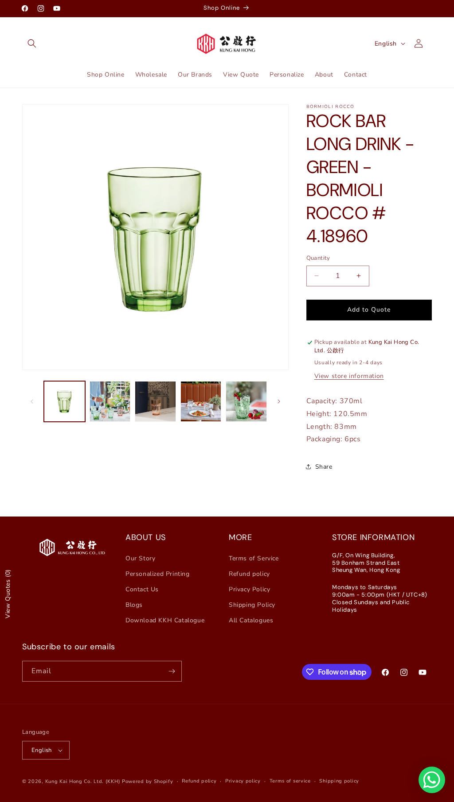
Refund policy (249, 574)
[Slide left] (32, 401)
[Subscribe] (171, 671)
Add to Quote (369, 309)
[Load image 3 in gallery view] (155, 401)
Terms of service (290, 781)
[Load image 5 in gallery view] (246, 401)
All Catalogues (251, 620)
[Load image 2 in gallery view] (110, 401)
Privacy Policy (249, 589)
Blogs (134, 605)
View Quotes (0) (8, 593)
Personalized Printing (157, 574)
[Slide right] (279, 401)
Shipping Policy (252, 605)
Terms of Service (254, 558)
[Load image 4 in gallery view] (201, 401)
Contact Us (142, 589)
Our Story (140, 558)
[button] (32, 43)
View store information (349, 376)
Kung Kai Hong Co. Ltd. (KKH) (83, 781)
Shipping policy (339, 781)
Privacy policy (243, 781)
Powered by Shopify (147, 781)
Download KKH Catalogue (164, 620)
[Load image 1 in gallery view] (64, 401)
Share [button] (324, 467)
